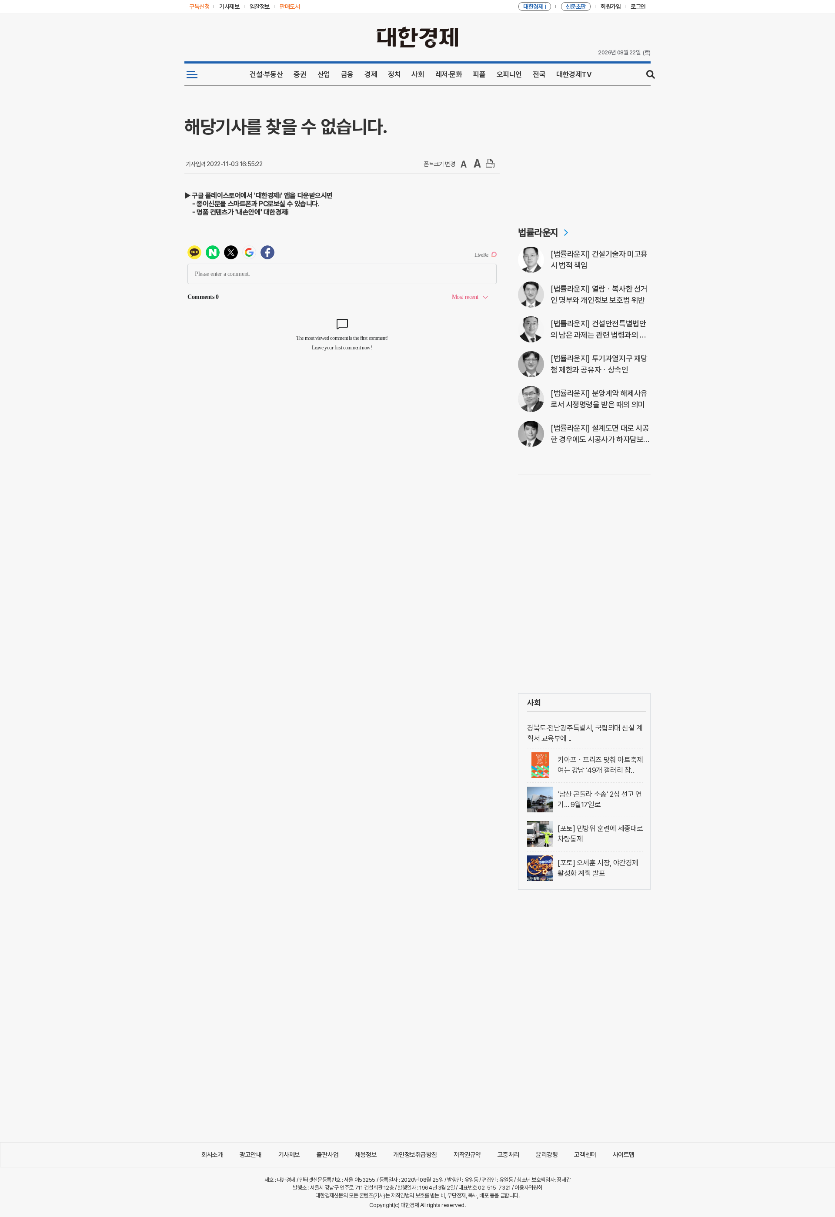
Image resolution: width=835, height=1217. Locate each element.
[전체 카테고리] (192, 74)
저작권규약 (467, 1155)
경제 (370, 74)
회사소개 (212, 1155)
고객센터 (585, 1155)
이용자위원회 (528, 1187)
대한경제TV (573, 74)
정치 (394, 74)
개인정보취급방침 (415, 1155)
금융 (347, 74)
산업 (323, 74)
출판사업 (327, 1155)
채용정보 (366, 1155)
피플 (479, 74)
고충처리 (508, 1155)
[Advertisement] (584, 155)
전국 (539, 74)
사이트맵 (624, 1155)
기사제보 (289, 1155)
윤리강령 (547, 1155)
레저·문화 (448, 74)
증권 (300, 74)
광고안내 (250, 1155)
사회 (417, 74)
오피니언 (509, 74)
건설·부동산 (266, 74)
